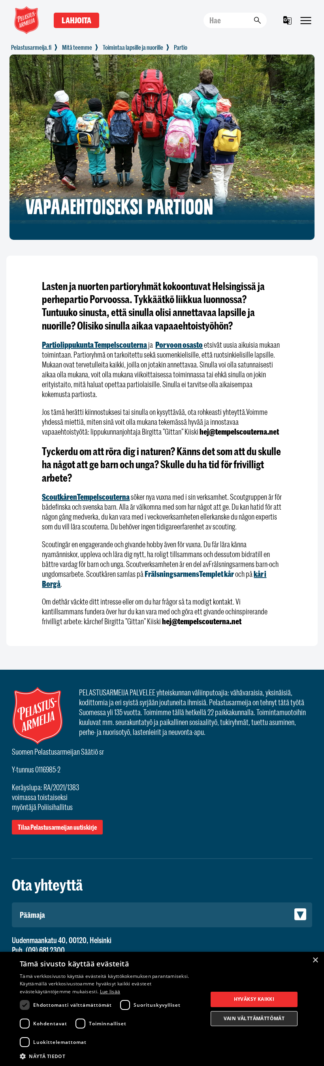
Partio (180, 47)
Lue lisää (110, 991)
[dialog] (162, 1009)
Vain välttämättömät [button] (254, 1018)
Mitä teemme (77, 47)
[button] (111, 1055)
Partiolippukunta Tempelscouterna (94, 344)
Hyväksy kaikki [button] (254, 999)
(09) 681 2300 (45, 950)
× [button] (315, 960)
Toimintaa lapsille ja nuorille (133, 47)
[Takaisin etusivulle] (31, 47)
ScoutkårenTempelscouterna (86, 496)
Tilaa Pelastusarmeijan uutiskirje (57, 827)
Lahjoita (76, 20)
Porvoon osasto (179, 344)
